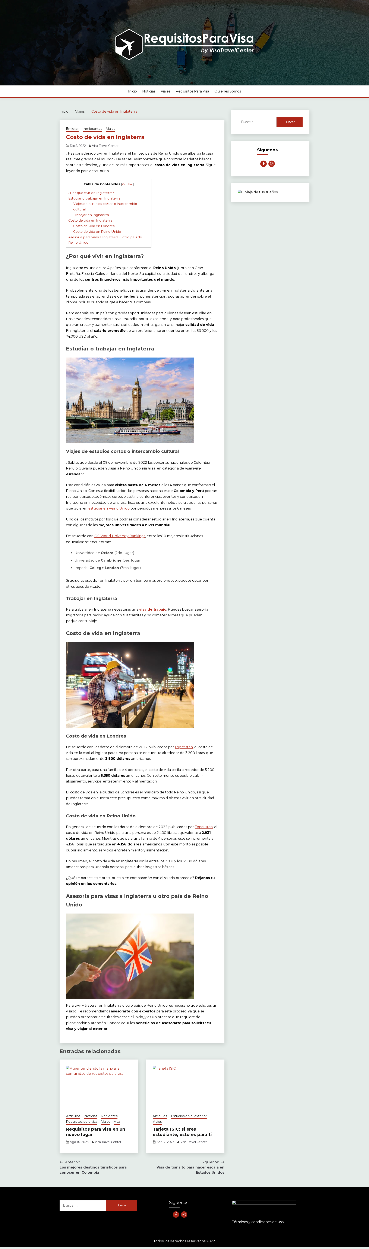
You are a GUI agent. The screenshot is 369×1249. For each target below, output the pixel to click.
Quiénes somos (227, 91)
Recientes (109, 1116)
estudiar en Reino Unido (109, 508)
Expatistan (184, 747)
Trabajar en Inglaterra (91, 215)
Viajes (165, 91)
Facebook (263, 164)
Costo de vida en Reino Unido (97, 232)
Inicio (132, 91)
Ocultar (127, 184)
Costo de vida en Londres (93, 226)
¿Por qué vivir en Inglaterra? (91, 193)
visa (117, 1121)
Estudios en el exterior (189, 1116)
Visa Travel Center (105, 146)
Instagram (271, 164)
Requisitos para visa (192, 91)
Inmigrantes (92, 129)
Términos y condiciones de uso (258, 1222)
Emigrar (72, 129)
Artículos (73, 1116)
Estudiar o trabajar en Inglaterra (94, 198)
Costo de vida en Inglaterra (90, 220)
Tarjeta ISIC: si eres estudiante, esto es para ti (182, 1132)
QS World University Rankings (119, 536)
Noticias (148, 91)
